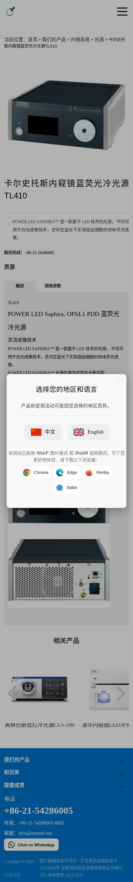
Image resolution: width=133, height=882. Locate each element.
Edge (72, 472)
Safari (71, 487)
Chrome (41, 472)
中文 (50, 432)
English (96, 432)
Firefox (103, 472)
